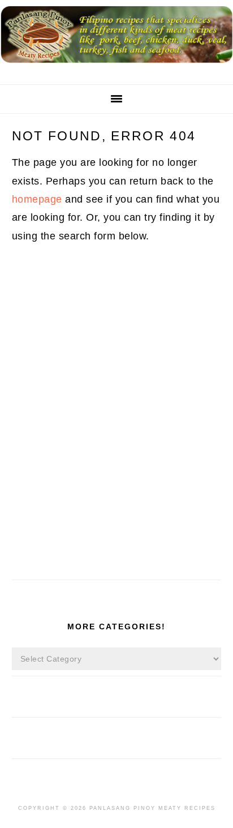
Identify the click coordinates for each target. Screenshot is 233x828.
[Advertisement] (116, 451)
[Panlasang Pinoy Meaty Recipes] (116, 66)
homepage (37, 199)
